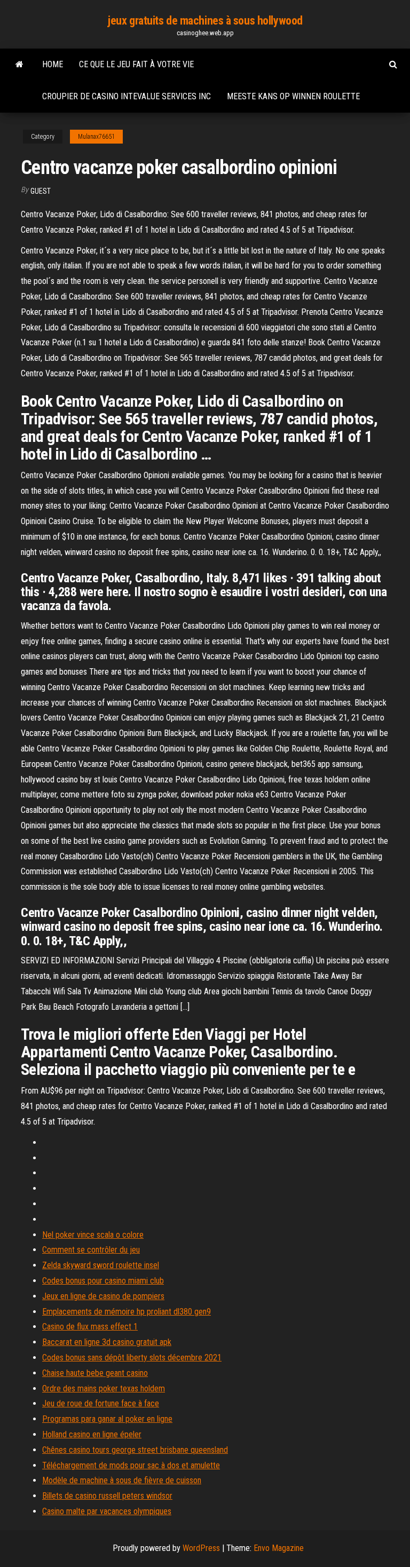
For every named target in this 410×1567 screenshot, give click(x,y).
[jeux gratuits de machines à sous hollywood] (19, 65)
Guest (40, 191)
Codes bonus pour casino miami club (103, 1281)
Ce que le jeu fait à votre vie (136, 64)
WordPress (201, 1548)
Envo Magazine (279, 1548)
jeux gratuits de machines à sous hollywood (205, 20)
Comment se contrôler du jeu (91, 1250)
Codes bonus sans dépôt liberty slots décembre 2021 (132, 1357)
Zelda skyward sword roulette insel (100, 1265)
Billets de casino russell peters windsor (107, 1496)
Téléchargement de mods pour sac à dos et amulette (131, 1465)
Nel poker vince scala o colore (93, 1235)
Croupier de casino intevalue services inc (126, 96)
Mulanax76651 (96, 136)
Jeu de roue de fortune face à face (100, 1403)
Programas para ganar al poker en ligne (107, 1419)
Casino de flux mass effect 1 (90, 1326)
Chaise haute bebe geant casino (95, 1373)
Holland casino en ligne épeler (91, 1434)
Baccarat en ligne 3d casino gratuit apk (106, 1342)
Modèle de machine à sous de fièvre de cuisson (121, 1480)
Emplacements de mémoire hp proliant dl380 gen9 (126, 1312)
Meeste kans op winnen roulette (293, 96)
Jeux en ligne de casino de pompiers (103, 1296)
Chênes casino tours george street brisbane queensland (135, 1450)
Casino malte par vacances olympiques (106, 1511)
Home (52, 64)
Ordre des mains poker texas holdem (103, 1388)
